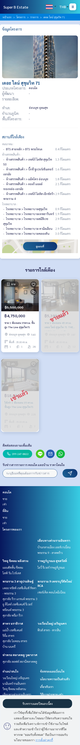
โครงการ (20, 17)
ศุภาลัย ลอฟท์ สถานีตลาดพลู (20, 661)
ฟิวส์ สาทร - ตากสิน (49, 630)
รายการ (34, 17)
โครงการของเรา (12, 529)
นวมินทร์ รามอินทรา (14, 683)
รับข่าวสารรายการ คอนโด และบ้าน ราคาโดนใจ (34, 465)
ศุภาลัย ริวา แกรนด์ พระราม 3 (20, 599)
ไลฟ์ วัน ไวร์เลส (12, 573)
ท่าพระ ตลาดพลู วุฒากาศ (20, 655)
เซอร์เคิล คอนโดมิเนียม (51, 592)
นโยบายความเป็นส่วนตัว (55, 679)
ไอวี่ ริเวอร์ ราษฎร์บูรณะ (51, 567)
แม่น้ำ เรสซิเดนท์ (12, 630)
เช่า (5, 504)
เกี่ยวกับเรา (46, 687)
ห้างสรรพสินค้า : (11, 154)
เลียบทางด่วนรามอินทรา (54, 540)
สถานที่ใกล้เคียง (13, 137)
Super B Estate (15, 6)
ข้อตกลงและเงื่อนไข (52, 671)
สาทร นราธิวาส (13, 623)
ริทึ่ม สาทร (8, 635)
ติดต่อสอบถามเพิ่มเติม (17, 445)
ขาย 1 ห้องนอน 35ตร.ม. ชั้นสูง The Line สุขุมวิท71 (19, 325)
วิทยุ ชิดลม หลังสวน (15, 561)
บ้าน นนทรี (9, 646)
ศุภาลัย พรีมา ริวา (13, 615)
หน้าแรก (7, 17)
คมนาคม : (8, 144)
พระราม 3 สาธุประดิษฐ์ (18, 581)
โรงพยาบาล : (9, 204)
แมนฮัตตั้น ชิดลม (13, 567)
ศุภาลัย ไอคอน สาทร (15, 641)
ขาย (5, 499)
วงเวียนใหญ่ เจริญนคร (52, 623)
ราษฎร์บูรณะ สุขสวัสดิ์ (52, 561)
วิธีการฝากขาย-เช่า (51, 694)
